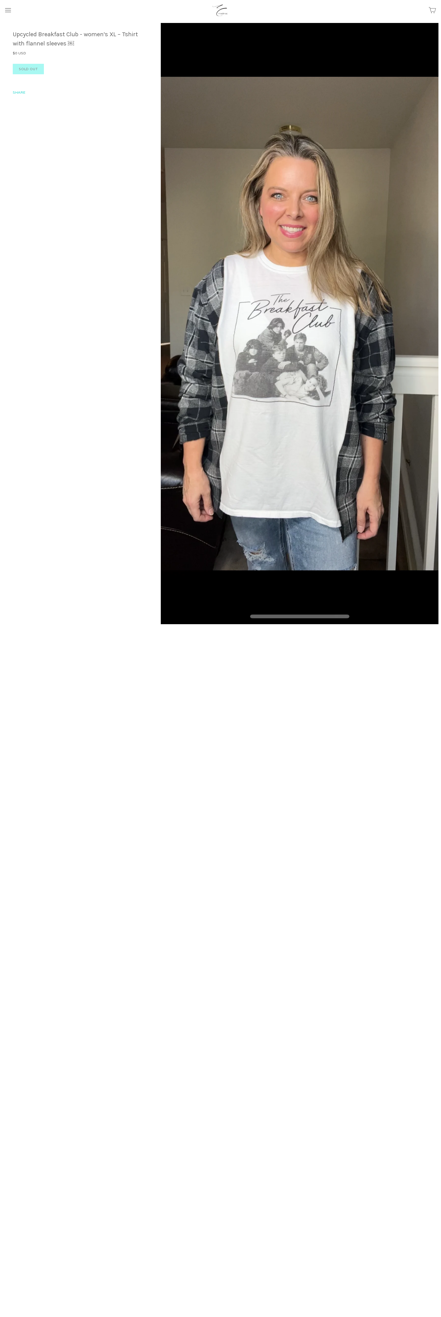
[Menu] (8, 10)
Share (19, 92)
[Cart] (432, 10)
